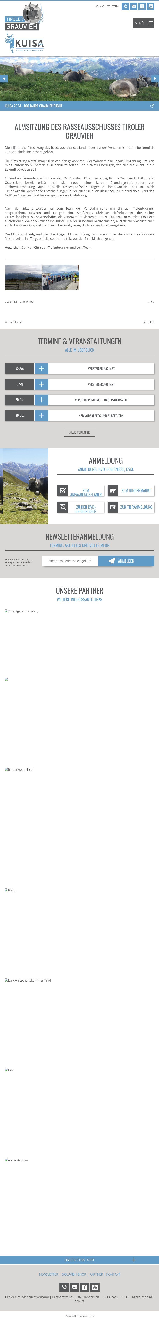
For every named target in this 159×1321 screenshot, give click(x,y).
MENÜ (139, 23)
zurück (150, 302)
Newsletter (48, 1274)
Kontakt (113, 1274)
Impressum (112, 6)
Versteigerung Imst (101, 368)
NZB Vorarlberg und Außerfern (101, 415)
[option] (79, 78)
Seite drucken (15, 321)
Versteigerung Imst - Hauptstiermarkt (101, 399)
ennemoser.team (86, 1316)
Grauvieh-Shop (73, 1274)
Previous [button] (4, 78)
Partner (96, 1274)
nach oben (148, 321)
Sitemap (99, 6)
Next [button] (155, 78)
